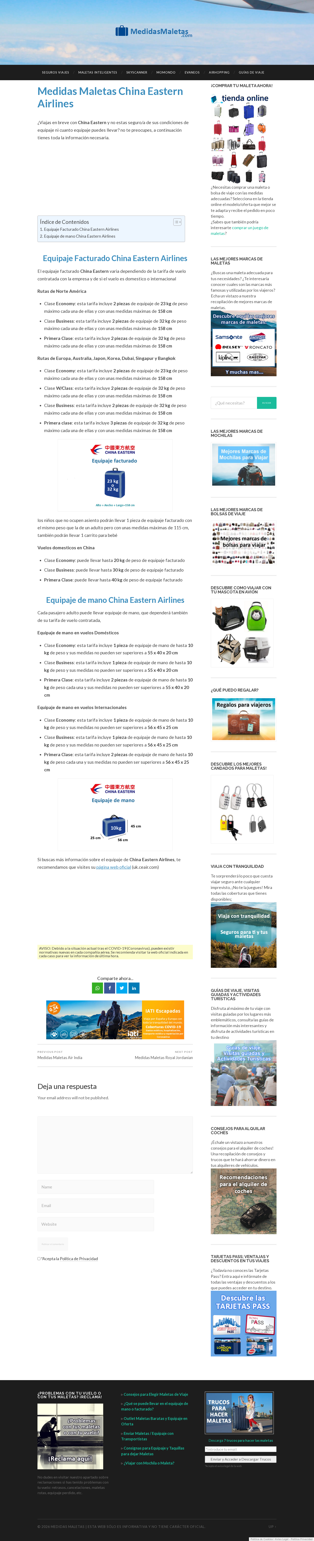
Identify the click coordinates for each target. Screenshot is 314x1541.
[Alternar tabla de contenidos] (175, 222)
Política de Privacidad (79, 1258)
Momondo (166, 72)
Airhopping (219, 72)
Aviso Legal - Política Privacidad (293, 1539)
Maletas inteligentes (97, 72)
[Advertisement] (115, 178)
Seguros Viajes (55, 72)
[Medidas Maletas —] (157, 31)
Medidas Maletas (68, 1527)
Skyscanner (136, 72)
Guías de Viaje (251, 72)
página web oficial (113, 867)
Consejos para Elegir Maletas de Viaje (156, 1394)
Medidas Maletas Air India (59, 1055)
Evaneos (192, 72)
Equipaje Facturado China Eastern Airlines (81, 229)
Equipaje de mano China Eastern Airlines (79, 236)
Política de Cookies (262, 1539)
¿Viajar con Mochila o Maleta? (149, 1463)
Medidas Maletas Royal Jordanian (164, 1055)
